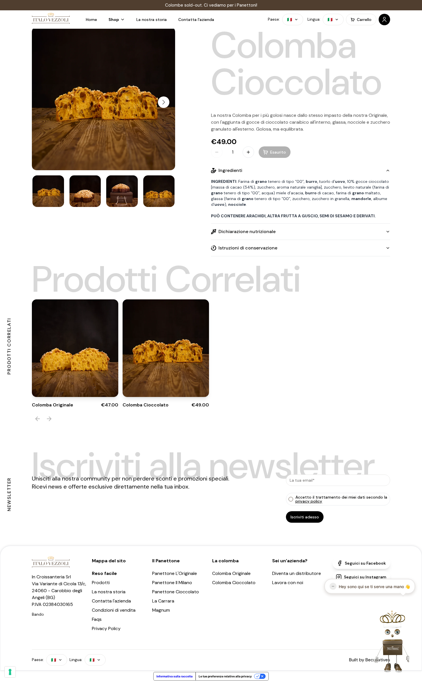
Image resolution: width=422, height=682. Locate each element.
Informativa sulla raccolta (174, 676)
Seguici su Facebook (365, 563)
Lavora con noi (287, 583)
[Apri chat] (388, 641)
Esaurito (58, 384)
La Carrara (163, 601)
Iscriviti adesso (305, 517)
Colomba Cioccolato (233, 583)
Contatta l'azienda (111, 601)
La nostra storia (108, 592)
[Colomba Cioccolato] (48, 191)
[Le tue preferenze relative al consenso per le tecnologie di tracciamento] (10, 671)
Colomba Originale (231, 573)
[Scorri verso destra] (163, 102)
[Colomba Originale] (75, 348)
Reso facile (104, 573)
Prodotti (101, 583)
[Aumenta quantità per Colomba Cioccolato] (248, 152)
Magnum (161, 610)
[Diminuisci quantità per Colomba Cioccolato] (216, 152)
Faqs (97, 619)
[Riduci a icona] (333, 584)
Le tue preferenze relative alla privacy (225, 676)
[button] (116, 19)
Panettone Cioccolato (175, 592)
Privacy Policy (106, 628)
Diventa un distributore (296, 573)
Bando (38, 614)
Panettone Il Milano (172, 583)
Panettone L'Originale (174, 573)
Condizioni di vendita (113, 610)
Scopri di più (95, 384)
